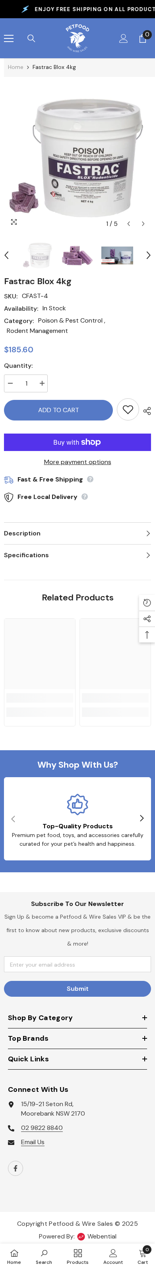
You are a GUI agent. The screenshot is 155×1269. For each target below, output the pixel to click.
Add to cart (58, 410)
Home (15, 67)
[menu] (9, 38)
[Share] (145, 410)
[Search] (31, 38)
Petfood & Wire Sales (81, 1223)
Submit (78, 988)
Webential (101, 1236)
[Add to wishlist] (128, 409)
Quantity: (18, 365)
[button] (129, 224)
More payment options (77, 462)
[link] (39, 698)
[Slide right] (141, 818)
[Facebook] (15, 1168)
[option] (77, 158)
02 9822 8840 (42, 1128)
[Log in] (123, 38)
